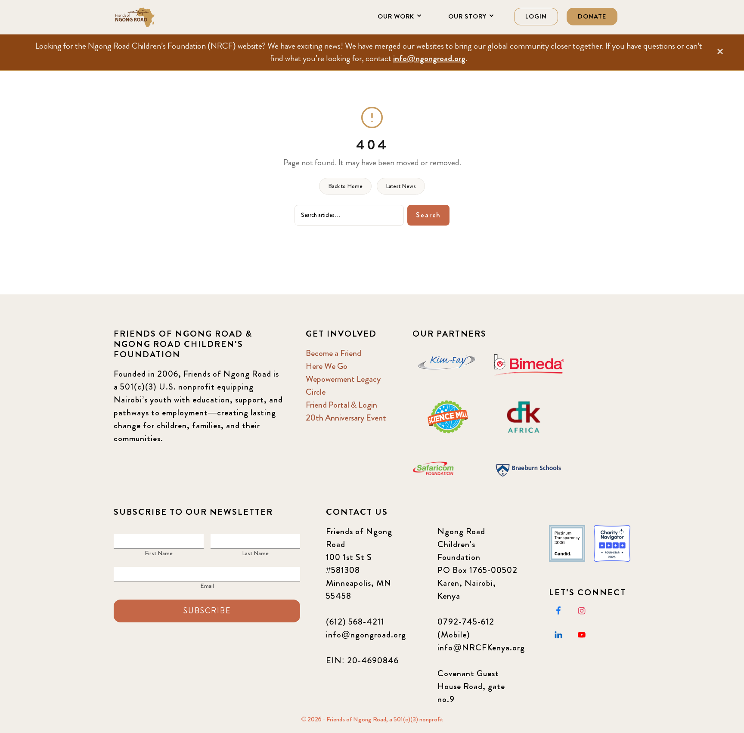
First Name (159, 553)
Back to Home (345, 186)
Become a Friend (333, 353)
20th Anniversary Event (346, 417)
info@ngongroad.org (429, 58)
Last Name (255, 553)
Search (428, 215)
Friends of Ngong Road (157, 17)
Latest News (401, 186)
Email (207, 585)
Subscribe (207, 610)
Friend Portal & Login (341, 405)
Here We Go (326, 366)
